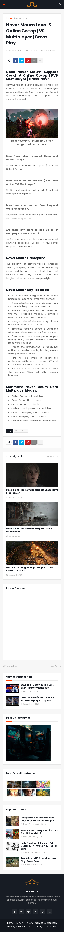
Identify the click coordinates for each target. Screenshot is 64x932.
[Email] (34, 60)
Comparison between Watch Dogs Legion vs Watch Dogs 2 (37, 819)
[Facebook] (15, 60)
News (30, 923)
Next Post (55, 666)
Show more (52, 456)
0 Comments (48, 50)
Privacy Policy (35, 926)
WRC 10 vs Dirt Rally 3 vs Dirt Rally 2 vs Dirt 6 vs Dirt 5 (39, 832)
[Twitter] (21, 60)
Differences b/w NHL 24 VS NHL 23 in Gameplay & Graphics (38, 699)
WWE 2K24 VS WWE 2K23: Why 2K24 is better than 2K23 (37, 686)
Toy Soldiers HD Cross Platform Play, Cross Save (38, 860)
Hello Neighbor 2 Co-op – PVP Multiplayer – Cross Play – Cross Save (39, 846)
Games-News (20, 18)
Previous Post (11, 666)
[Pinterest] (28, 60)
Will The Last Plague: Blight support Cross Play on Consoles (30, 569)
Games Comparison (46, 923)
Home (9, 18)
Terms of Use (51, 926)
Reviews (20, 923)
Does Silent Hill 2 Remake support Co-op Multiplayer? (29, 530)
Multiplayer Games (15, 926)
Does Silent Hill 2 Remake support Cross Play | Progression (32, 491)
